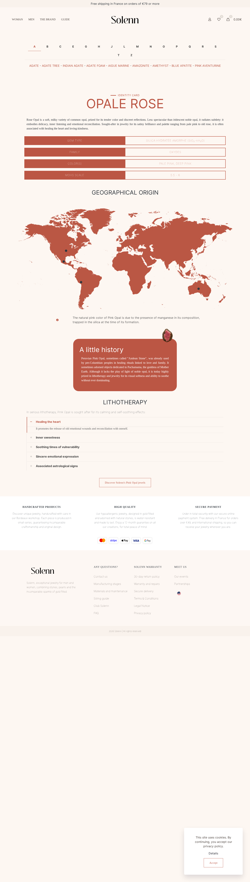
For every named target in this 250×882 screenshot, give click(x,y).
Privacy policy (142, 613)
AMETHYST (160, 65)
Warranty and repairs (147, 584)
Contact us (100, 576)
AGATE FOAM (95, 65)
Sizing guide (101, 598)
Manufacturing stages (107, 584)
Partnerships (182, 584)
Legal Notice (142, 606)
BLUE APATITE (182, 65)
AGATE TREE (51, 65)
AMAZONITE (140, 65)
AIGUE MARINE (118, 65)
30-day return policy (147, 576)
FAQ (96, 613)
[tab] (34, 46)
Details (213, 853)
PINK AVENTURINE (208, 65)
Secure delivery (144, 591)
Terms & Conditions (146, 598)
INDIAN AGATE (73, 65)
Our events (181, 576)
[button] (125, 425)
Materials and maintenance (111, 591)
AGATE (34, 65)
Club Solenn (101, 606)
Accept (213, 862)
